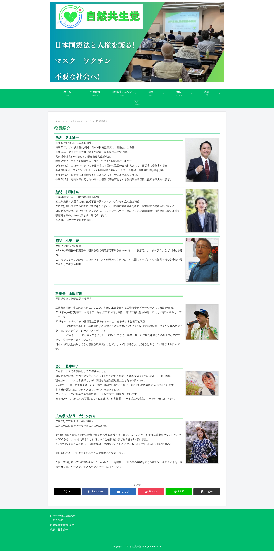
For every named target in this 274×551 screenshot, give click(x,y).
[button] (206, 491)
